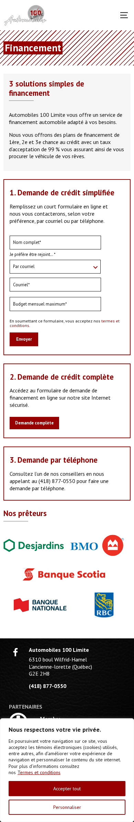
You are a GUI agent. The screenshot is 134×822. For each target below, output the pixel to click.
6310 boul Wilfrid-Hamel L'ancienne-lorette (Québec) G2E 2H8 (60, 666)
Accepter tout (67, 788)
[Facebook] (15, 652)
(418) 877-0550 (56, 480)
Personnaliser (67, 807)
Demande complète (34, 423)
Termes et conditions (39, 772)
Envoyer (24, 339)
